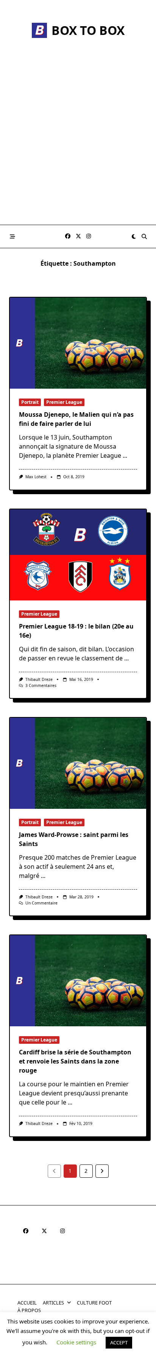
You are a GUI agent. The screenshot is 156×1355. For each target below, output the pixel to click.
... (125, 455)
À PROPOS (29, 1310)
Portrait (30, 402)
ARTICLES (53, 1302)
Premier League (64, 402)
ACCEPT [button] (119, 1342)
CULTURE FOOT (94, 1302)
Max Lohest (36, 476)
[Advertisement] (78, 143)
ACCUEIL (27, 1302)
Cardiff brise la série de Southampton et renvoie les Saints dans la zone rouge (75, 1061)
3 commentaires (40, 685)
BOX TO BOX (88, 30)
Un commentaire (41, 903)
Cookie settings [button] (76, 1342)
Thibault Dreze (39, 679)
